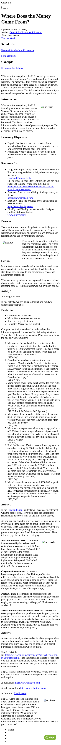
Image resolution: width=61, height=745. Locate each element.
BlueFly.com (20, 693)
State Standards (8, 55)
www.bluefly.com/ (17, 215)
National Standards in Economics (17, 50)
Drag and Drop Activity (19, 178)
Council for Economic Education (26, 32)
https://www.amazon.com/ (20, 198)
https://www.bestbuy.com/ (20, 206)
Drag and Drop (15, 510)
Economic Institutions (12, 68)
